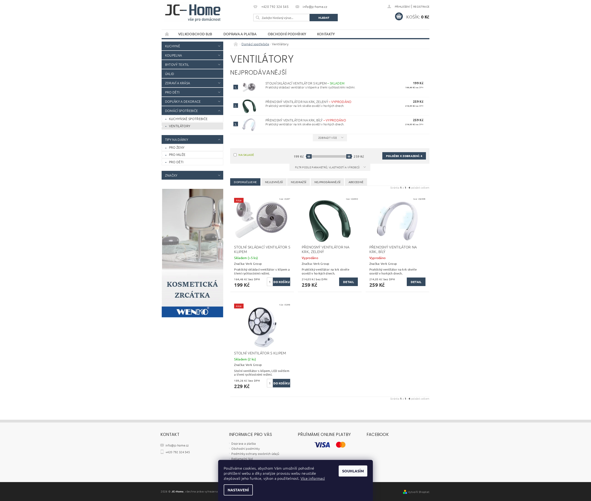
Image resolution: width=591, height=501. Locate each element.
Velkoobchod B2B (195, 34)
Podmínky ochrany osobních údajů (255, 453)
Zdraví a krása (177, 83)
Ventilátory (179, 126)
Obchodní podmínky (287, 34)
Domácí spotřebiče (181, 110)
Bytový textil (177, 64)
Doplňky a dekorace (183, 101)
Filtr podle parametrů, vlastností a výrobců (327, 167)
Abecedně (356, 182)
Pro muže (177, 154)
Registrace (421, 6)
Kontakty (326, 34)
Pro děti (172, 92)
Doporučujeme (245, 182)
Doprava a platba (240, 34)
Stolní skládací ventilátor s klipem (304, 83)
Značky (171, 175)
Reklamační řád (242, 458)
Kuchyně (172, 46)
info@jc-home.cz (177, 445)
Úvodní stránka (167, 34)
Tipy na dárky (176, 139)
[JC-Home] (192, 12)
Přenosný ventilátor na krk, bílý (305, 120)
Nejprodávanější (327, 182)
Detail (348, 282)
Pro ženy (177, 147)
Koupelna (173, 55)
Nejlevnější (274, 182)
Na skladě (246, 155)
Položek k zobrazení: (404, 156)
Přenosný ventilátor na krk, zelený (308, 101)
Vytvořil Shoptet (418, 492)
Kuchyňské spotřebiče (188, 118)
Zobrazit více (327, 137)
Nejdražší (298, 182)
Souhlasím (353, 470)
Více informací (313, 478)
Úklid (169, 73)
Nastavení (238, 489)
